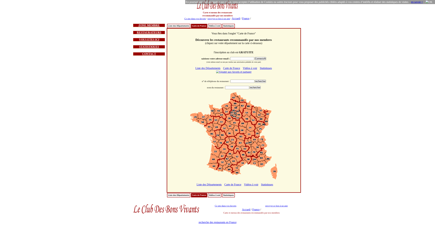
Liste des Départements (178, 26)
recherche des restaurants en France (218, 222)
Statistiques (228, 26)
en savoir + (417, 2)
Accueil (236, 18)
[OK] (429, 2)
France (245, 18)
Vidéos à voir (214, 26)
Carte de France (199, 26)
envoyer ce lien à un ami (219, 18)
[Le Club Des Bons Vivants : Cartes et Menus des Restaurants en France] (217, 9)
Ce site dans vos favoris (195, 18)
